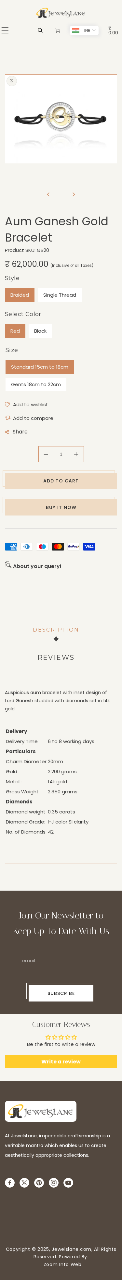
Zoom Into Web (61, 1264)
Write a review (61, 1061)
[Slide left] (48, 194)
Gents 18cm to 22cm (36, 384)
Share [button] (20, 431)
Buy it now (61, 507)
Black (40, 330)
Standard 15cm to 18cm (39, 366)
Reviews (56, 657)
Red (15, 330)
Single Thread (59, 294)
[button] (5, 30)
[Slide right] (73, 194)
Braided (19, 294)
